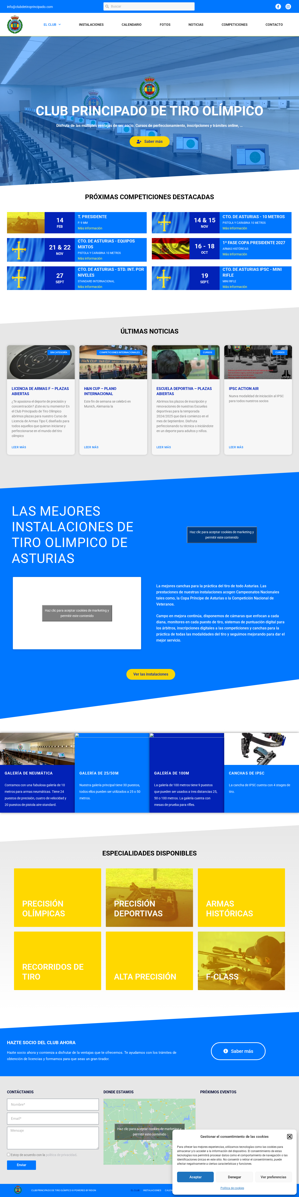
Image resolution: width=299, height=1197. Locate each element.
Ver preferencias (273, 1177)
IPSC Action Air (244, 388)
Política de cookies (232, 1188)
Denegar (234, 1177)
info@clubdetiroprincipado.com (30, 7)
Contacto (274, 24)
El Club (50, 24)
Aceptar (195, 1177)
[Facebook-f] (278, 6)
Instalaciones (91, 24)
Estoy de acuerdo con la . (44, 1155)
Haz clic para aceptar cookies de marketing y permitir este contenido (222, 534)
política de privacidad (61, 1155)
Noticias (196, 24)
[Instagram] (288, 6)
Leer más (19, 447)
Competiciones (234, 24)
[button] (289, 1136)
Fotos (165, 24)
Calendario (132, 24)
